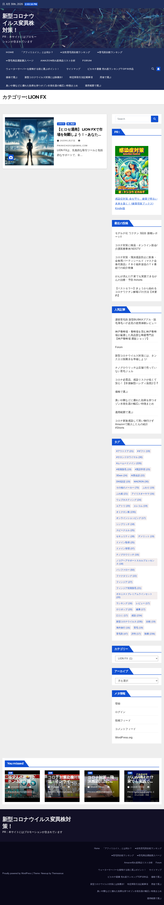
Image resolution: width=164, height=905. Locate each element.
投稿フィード (123, 720)
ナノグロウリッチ (127, 554)
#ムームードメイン (129, 463)
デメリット (146, 536)
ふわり (148, 487)
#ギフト (143, 451)
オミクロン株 (126, 512)
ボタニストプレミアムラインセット (134, 595)
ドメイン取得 (125, 542)
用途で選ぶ (105, 77)
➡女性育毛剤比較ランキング (75, 52)
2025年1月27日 (68, 141)
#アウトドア (125, 451)
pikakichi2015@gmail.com (21, 794)
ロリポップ (124, 609)
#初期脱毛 (123, 469)
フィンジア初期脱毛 (128, 588)
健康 (140, 609)
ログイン (120, 712)
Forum (87, 60)
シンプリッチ (125, 524)
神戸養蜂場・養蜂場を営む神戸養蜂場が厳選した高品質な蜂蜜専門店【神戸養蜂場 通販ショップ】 (136, 335)
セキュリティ (125, 536)
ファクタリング (126, 576)
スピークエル (125, 530)
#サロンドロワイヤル (129, 457)
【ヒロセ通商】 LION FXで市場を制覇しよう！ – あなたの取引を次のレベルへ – (79, 134)
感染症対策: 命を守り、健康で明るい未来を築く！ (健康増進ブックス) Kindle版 (136, 203)
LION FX (61, 124)
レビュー (143, 603)
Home (10, 52)
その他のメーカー (127, 487)
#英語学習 (142, 469)
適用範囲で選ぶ (93, 85)
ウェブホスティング (128, 499)
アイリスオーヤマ (142, 493)
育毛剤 (122, 633)
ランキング (124, 603)
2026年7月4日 (138, 787)
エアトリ (123, 506)
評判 (136, 633)
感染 (136, 615)
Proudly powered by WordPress (17, 873)
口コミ (122, 615)
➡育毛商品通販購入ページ (19, 60)
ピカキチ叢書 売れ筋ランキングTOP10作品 (110, 68)
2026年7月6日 (98, 787)
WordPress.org (124, 737)
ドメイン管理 (125, 548)
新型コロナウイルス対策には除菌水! (44, 77)
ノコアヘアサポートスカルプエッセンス (135, 562)
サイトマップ (73, 68)
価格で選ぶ (12, 77)
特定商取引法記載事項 (81, 77)
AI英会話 (138, 475)
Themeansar (57, 873)
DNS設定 (123, 481)
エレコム (141, 506)
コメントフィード (125, 729)
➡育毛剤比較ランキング (110, 52)
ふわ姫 (122, 493)
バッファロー (125, 570)
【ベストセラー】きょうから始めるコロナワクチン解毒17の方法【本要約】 (136, 292)
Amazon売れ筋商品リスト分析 (58, 60)
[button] (153, 68)
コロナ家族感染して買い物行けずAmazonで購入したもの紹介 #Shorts (134, 424)
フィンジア (124, 582)
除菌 (149, 633)
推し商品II (71, 124)
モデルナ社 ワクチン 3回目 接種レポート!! (21, 781)
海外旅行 (123, 627)
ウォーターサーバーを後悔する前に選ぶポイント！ (32, 68)
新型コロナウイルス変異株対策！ (18, 22)
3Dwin (121, 475)
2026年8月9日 (58, 787)
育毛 (138, 627)
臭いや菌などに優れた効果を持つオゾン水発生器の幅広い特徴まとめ (42, 85)
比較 (151, 621)
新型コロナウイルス (129, 621)
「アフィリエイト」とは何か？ (37, 52)
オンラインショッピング (131, 518)
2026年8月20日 (19, 787)
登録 (117, 703)
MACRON (141, 481)
